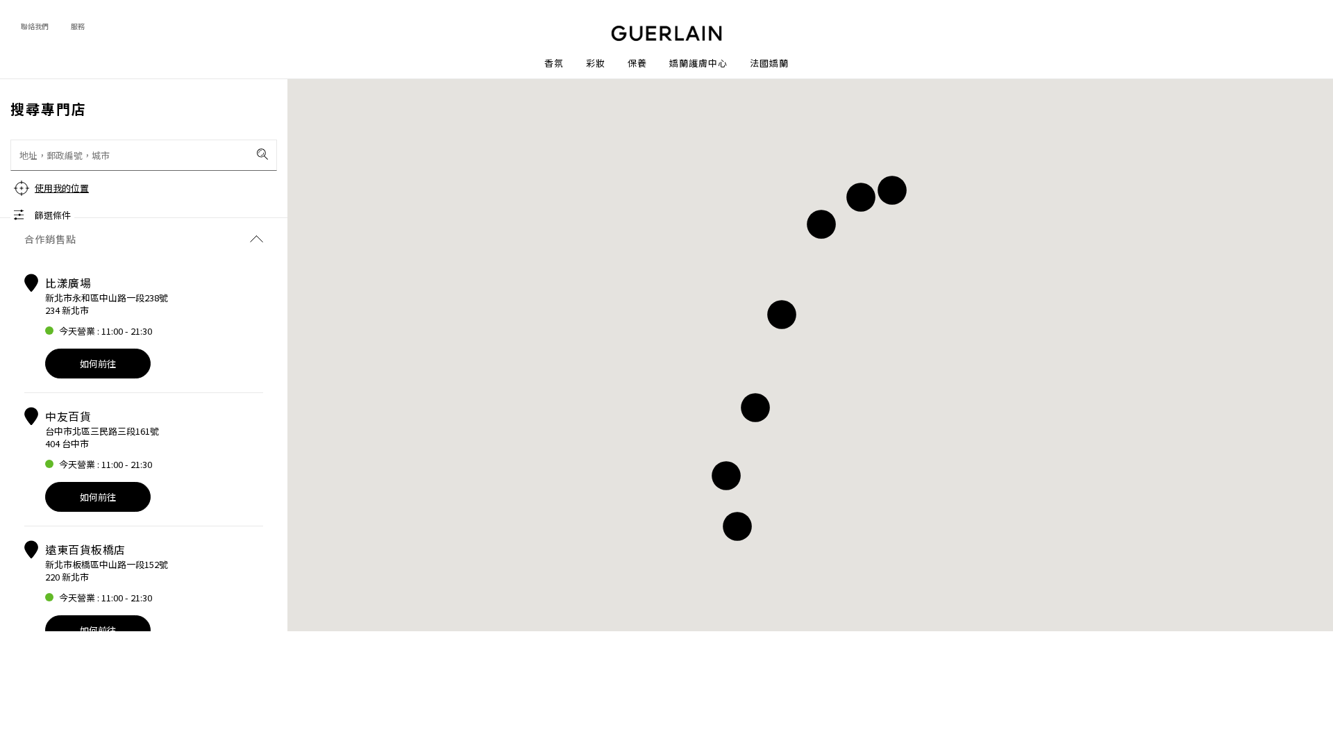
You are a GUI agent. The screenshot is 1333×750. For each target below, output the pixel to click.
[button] (892, 190)
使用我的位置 (62, 187)
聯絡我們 (35, 26)
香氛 (554, 63)
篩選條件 (53, 215)
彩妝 (595, 63)
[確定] (262, 154)
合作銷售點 (50, 239)
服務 (78, 26)
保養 (637, 63)
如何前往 (98, 363)
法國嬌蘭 (769, 63)
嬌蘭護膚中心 (698, 63)
